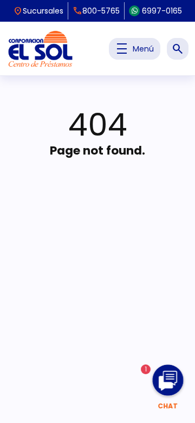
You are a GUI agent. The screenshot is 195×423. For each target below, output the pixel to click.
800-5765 (96, 11)
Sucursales (38, 11)
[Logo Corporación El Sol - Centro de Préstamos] (40, 48)
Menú (134, 48)
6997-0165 (162, 10)
